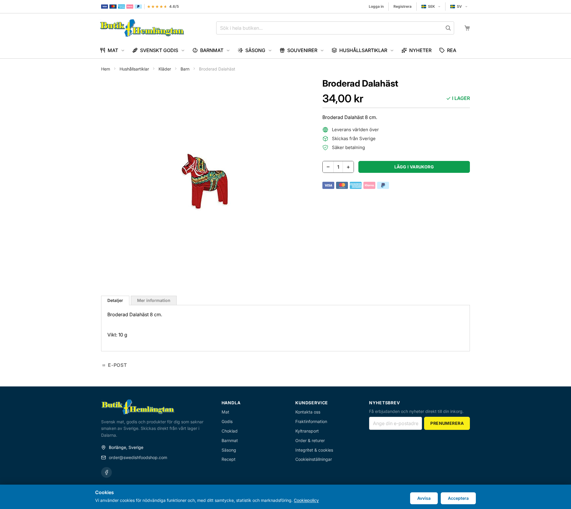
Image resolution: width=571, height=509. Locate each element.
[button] (431, 6)
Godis (227, 421)
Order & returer (310, 440)
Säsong (229, 449)
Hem (106, 68)
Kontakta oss (307, 411)
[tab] (115, 300)
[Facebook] (106, 472)
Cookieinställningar (313, 459)
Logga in (376, 6)
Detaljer (115, 300)
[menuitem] (112, 50)
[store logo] (142, 28)
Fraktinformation (311, 421)
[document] (285, 497)
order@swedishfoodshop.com (138, 457)
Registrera (402, 6)
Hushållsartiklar (135, 68)
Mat (225, 411)
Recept (229, 459)
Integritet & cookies (314, 449)
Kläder (165, 68)
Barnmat (230, 440)
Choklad (230, 430)
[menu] (285, 50)
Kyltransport (307, 430)
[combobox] (335, 28)
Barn (186, 68)
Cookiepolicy (306, 500)
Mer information (153, 300)
